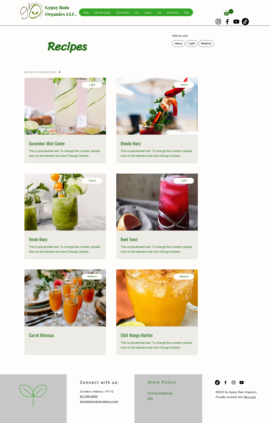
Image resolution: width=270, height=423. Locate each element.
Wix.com (250, 397)
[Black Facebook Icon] (225, 382)
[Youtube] (241, 382)
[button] (228, 12)
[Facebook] (227, 21)
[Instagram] (218, 21)
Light (191, 43)
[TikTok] (245, 21)
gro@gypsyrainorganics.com (99, 401)
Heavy (178, 43)
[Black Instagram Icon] (233, 382)
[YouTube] (236, 21)
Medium (206, 43)
